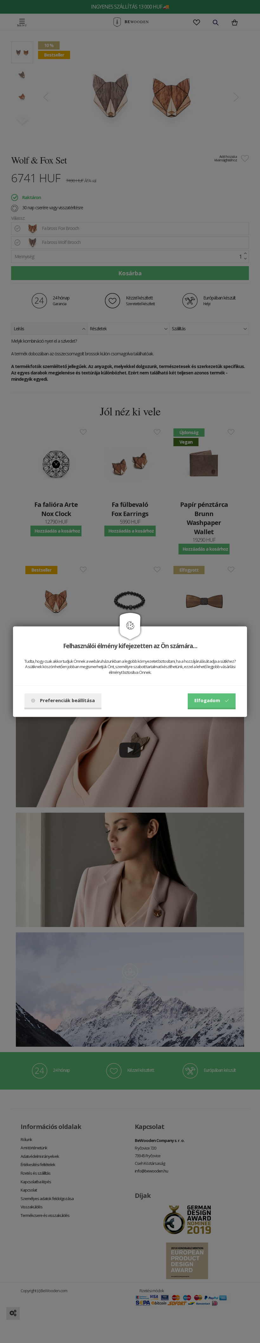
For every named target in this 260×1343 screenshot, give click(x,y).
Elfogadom (207, 700)
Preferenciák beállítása (67, 700)
